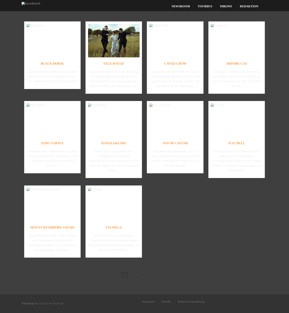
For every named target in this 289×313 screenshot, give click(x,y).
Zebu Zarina (52, 143)
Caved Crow (175, 63)
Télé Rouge (113, 63)
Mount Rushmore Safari (52, 227)
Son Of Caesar (175, 143)
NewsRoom (181, 6)
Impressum (148, 301)
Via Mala (114, 227)
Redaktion (249, 6)
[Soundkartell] (31, 3)
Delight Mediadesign (51, 303)
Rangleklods (113, 143)
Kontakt (166, 301)
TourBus (205, 6)
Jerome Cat (236, 63)
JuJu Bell (236, 143)
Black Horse (52, 63)
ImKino (226, 6)
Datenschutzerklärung (191, 301)
